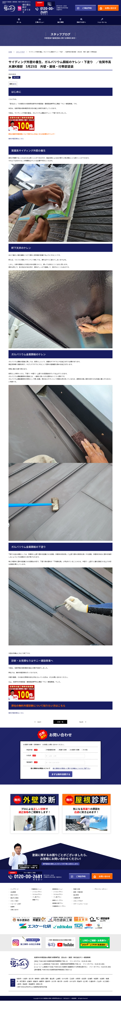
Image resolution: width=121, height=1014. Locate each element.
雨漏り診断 (76, 889)
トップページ (14, 889)
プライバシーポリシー (101, 889)
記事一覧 (60, 722)
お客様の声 (76, 898)
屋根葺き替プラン (57, 903)
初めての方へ (81, 22)
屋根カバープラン (57, 900)
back (81, 722)
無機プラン (35, 900)
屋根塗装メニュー (57, 889)
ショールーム (102, 22)
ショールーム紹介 (15, 904)
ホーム (19, 22)
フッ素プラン (36, 897)
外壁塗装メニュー (36, 889)
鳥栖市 (12, 907)
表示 (14, 84)
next (39, 722)
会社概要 (13, 892)
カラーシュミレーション (80, 904)
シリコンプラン (37, 892)
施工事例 (60, 22)
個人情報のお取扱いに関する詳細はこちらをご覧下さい (71, 768)
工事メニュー (39, 22)
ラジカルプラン (37, 894)
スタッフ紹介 (14, 901)
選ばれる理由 (14, 898)
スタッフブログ (78, 901)
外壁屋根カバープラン (59, 906)
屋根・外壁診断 (78, 892)
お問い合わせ (14, 910)
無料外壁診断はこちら (16, 138)
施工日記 (16, 77)
